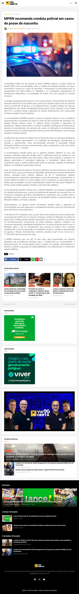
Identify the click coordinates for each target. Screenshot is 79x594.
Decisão (16, 14)
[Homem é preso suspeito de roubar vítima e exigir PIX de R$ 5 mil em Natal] (9, 472)
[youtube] (44, 579)
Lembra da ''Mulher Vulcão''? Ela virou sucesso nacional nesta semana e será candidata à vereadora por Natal (42, 541)
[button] (3, 3)
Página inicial (8, 14)
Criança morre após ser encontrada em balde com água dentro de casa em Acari (39, 525)
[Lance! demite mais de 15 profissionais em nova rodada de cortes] (7, 518)
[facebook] (35, 579)
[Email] (41, 259)
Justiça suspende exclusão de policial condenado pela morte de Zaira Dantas (63, 291)
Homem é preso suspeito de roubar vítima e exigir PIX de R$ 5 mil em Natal (40, 470)
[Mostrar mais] (45, 259)
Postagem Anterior (9, 304)
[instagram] (39, 579)
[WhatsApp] (33, 259)
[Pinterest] (37, 259)
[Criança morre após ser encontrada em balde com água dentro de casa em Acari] (7, 527)
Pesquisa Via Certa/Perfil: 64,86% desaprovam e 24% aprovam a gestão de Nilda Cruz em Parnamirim (44, 464)
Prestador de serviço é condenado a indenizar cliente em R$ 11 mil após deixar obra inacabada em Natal (39, 292)
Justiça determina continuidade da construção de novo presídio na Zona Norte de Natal (15, 291)
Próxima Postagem (69, 304)
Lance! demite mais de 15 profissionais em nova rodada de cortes (34, 516)
